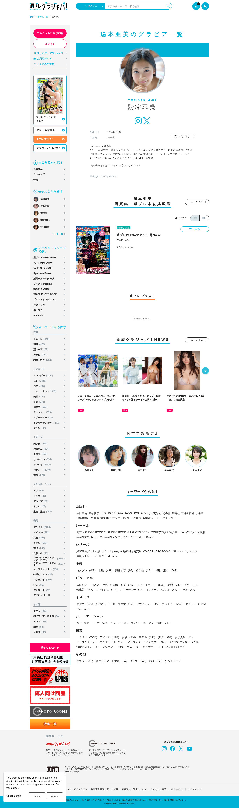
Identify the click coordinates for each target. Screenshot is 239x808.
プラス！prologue (42, 283)
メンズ (40, 621)
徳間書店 (105, 517)
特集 (35, 179)
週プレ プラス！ (45, 139)
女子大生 (41, 553)
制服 (39, 344)
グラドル (42, 527)
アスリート (42, 590)
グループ (41, 501)
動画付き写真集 (41, 289)
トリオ (40, 496)
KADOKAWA (115, 513)
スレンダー (43, 375)
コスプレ (42, 339)
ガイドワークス (97, 513)
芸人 (39, 585)
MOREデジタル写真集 (164, 532)
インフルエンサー (46, 569)
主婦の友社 (187, 513)
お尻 (39, 386)
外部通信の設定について (134, 789)
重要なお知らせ (50, 647)
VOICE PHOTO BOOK (45, 294)
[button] (205, 371)
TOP (32, 17)
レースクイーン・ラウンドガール (48, 558)
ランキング (39, 174)
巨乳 (40, 380)
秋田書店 (81, 513)
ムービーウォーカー (163, 517)
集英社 (176, 513)
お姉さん (42, 448)
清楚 (39, 475)
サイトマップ (194, 789)
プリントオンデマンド (44, 299)
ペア (39, 490)
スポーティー (43, 417)
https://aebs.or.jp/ (72, 772)
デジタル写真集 (45, 130)
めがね (40, 354)
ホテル (40, 506)
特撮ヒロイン (43, 574)
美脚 (39, 396)
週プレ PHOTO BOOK (44, 257)
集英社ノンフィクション (118, 537)
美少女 (40, 443)
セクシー (42, 469)
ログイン (50, 43)
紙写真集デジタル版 (43, 278)
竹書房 (95, 517)
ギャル (40, 428)
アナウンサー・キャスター (48, 563)
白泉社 (125, 517)
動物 (39, 626)
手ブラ (40, 611)
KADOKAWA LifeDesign (138, 513)
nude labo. (39, 315)
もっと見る (197, 202)
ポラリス (38, 310)
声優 (39, 548)
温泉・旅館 (43, 511)
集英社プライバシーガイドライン (70, 789)
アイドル (42, 532)
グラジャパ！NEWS (48, 148)
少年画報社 (83, 517)
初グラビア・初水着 (47, 616)
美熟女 (40, 454)
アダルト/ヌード (41, 595)
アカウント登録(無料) (50, 33)
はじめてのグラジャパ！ (50, 53)
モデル (40, 543)
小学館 (199, 513)
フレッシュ (43, 412)
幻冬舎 (166, 513)
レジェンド (43, 579)
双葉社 (146, 517)
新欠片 (116, 517)
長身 (39, 401)
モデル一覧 (43, 17)
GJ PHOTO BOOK (42, 268)
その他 (40, 632)
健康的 (40, 407)
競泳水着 (41, 349)
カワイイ (42, 464)
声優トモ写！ (40, 304)
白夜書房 (136, 517)
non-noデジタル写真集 (192, 532)
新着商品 (38, 169)
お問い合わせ (177, 789)
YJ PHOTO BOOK (42, 262)
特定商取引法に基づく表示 (104, 789)
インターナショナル (47, 422)
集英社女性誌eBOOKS (89, 537)
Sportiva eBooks (42, 273)
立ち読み (194, 229)
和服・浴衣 (43, 360)
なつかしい (43, 459)
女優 (39, 537)
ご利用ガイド (44, 58)
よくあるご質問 (45, 64)
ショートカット (45, 391)
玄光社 (157, 513)
